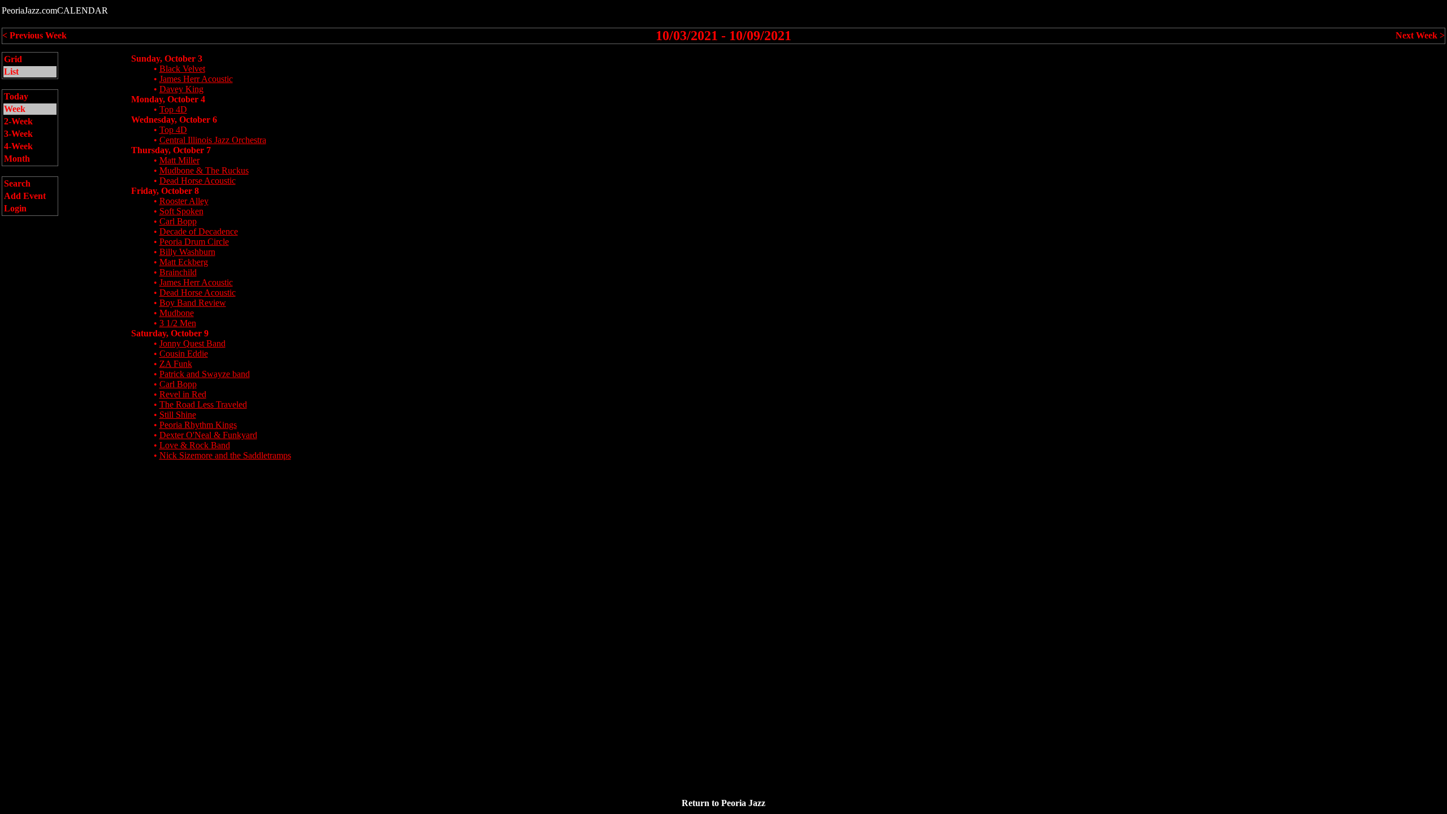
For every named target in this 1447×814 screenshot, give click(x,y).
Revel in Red (182, 394)
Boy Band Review (192, 303)
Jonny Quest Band (192, 343)
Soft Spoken (181, 211)
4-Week (18, 146)
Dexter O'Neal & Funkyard (208, 435)
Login (15, 208)
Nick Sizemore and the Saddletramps (225, 455)
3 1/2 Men (177, 323)
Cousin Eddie (183, 353)
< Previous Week (34, 35)
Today (16, 96)
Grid (13, 59)
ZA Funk (175, 364)
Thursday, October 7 (171, 150)
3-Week (18, 133)
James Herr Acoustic (196, 79)
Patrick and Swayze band (204, 374)
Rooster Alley (184, 201)
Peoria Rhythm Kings (198, 425)
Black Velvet (182, 68)
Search (17, 183)
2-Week (18, 121)
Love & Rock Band (194, 445)
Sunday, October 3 (166, 58)
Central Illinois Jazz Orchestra (212, 140)
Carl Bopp (178, 221)
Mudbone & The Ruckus (204, 170)
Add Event (25, 196)
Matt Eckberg (183, 262)
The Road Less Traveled (203, 404)
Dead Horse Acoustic (197, 180)
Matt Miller (179, 160)
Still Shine (177, 414)
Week (14, 109)
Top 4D (173, 109)
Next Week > (1420, 35)
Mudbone (176, 313)
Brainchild (178, 272)
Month (17, 158)
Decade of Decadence (198, 231)
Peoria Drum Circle (194, 241)
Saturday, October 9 (170, 333)
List (11, 71)
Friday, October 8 (165, 191)
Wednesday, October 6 (174, 119)
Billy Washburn (187, 252)
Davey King (181, 89)
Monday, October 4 (168, 99)
